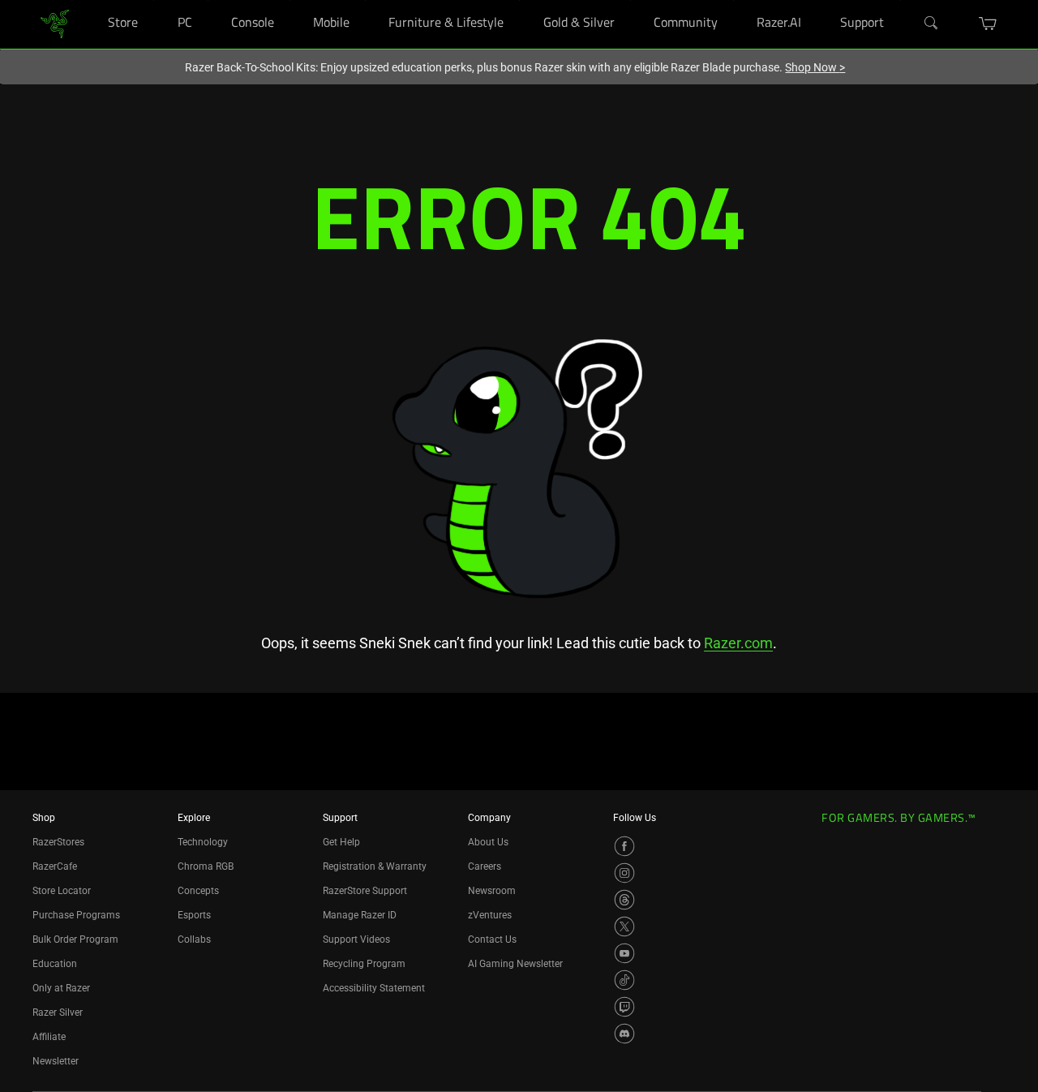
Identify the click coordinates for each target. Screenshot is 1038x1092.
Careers (484, 866)
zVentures (490, 915)
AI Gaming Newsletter (515, 963)
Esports (194, 915)
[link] (55, 23)
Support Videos (356, 939)
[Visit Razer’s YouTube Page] (624, 953)
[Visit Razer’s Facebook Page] (624, 846)
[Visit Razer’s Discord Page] (624, 1033)
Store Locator (61, 890)
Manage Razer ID (360, 915)
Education (54, 963)
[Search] (932, 23)
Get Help (341, 842)
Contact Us (492, 939)
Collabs (194, 939)
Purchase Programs (76, 915)
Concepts (198, 890)
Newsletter (55, 1061)
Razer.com (738, 642)
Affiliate (49, 1037)
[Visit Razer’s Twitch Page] (624, 1006)
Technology (203, 842)
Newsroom (492, 890)
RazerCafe (54, 866)
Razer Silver (57, 1012)
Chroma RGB (206, 866)
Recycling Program (364, 963)
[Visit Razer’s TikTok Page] (624, 980)
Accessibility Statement (374, 988)
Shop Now (815, 67)
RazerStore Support (365, 890)
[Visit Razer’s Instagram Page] (624, 873)
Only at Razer (61, 988)
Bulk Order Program (75, 939)
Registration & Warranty (375, 866)
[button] (988, 23)
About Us (488, 842)
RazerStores (58, 842)
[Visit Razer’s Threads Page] (624, 899)
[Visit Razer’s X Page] (624, 926)
